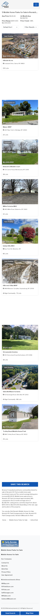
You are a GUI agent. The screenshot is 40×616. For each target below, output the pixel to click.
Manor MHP (7, 127)
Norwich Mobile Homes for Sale (23, 511)
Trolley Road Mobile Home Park (14, 431)
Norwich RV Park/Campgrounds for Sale (15, 513)
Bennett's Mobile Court (11, 166)
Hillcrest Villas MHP (10, 285)
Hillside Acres (8, 60)
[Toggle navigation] (36, 5)
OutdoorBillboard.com (8, 599)
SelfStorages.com (7, 592)
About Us (4, 566)
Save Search (10, 613)
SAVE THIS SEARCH (20, 484)
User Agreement (7, 575)
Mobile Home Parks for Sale (12, 550)
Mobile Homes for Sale (10, 554)
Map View (29, 613)
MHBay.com (5, 583)
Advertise (4, 569)
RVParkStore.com (7, 586)
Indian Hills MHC (9, 246)
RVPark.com (5, 589)
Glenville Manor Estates (11, 392)
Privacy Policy (5, 572)
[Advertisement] (20, 461)
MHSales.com (6, 596)
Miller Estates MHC (10, 206)
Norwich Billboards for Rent (24, 515)
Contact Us (5, 563)
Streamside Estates (10, 352)
